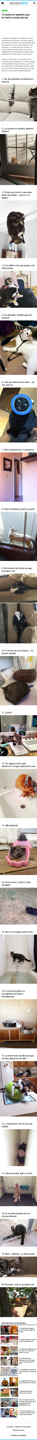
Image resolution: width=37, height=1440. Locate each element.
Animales (4, 10)
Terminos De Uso (18, 1430)
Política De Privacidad (23, 1427)
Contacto (10, 1427)
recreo (19, 3)
